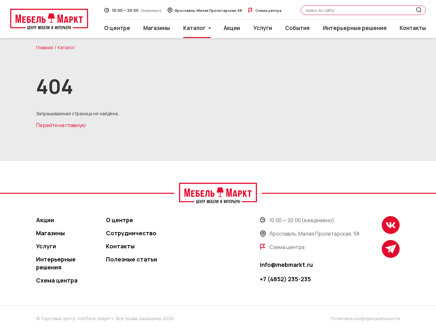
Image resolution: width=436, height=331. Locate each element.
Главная (44, 47)
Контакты (413, 28)
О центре (117, 28)
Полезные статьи (131, 259)
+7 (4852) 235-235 (285, 279)
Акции (232, 28)
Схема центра (57, 280)
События (297, 28)
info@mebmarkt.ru (286, 264)
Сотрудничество (131, 233)
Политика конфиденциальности (365, 318)
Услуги (262, 28)
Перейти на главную (61, 125)
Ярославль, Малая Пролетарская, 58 (314, 233)
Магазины (156, 28)
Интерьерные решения (355, 28)
